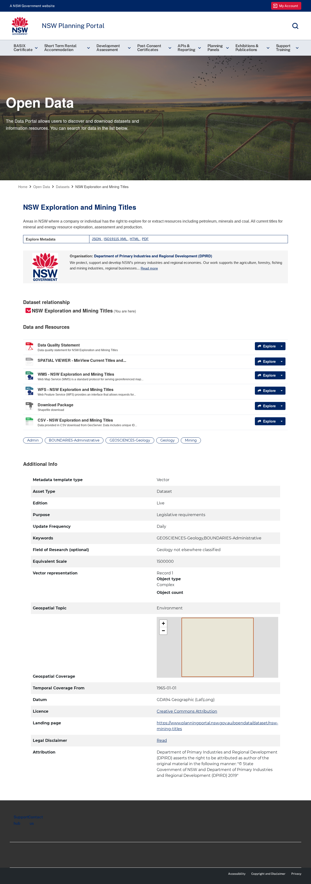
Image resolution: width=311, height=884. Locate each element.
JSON (97, 239)
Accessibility (236, 873)
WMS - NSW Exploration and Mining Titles (76, 374)
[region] (155, 627)
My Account (288, 6)
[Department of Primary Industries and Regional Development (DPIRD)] (45, 267)
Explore (269, 346)
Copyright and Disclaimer (268, 873)
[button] (25, 48)
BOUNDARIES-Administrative (74, 440)
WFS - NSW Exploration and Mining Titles (75, 389)
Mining (191, 440)
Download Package (55, 404)
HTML (135, 239)
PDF (145, 239)
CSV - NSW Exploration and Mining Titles (75, 420)
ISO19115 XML (116, 239)
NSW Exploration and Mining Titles (102, 186)
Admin (33, 440)
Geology (167, 440)
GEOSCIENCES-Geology (130, 440)
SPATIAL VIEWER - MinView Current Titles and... (82, 360)
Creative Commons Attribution (187, 711)
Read (162, 740)
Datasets (62, 186)
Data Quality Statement (59, 345)
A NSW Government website (32, 6)
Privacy (296, 873)
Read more (149, 268)
